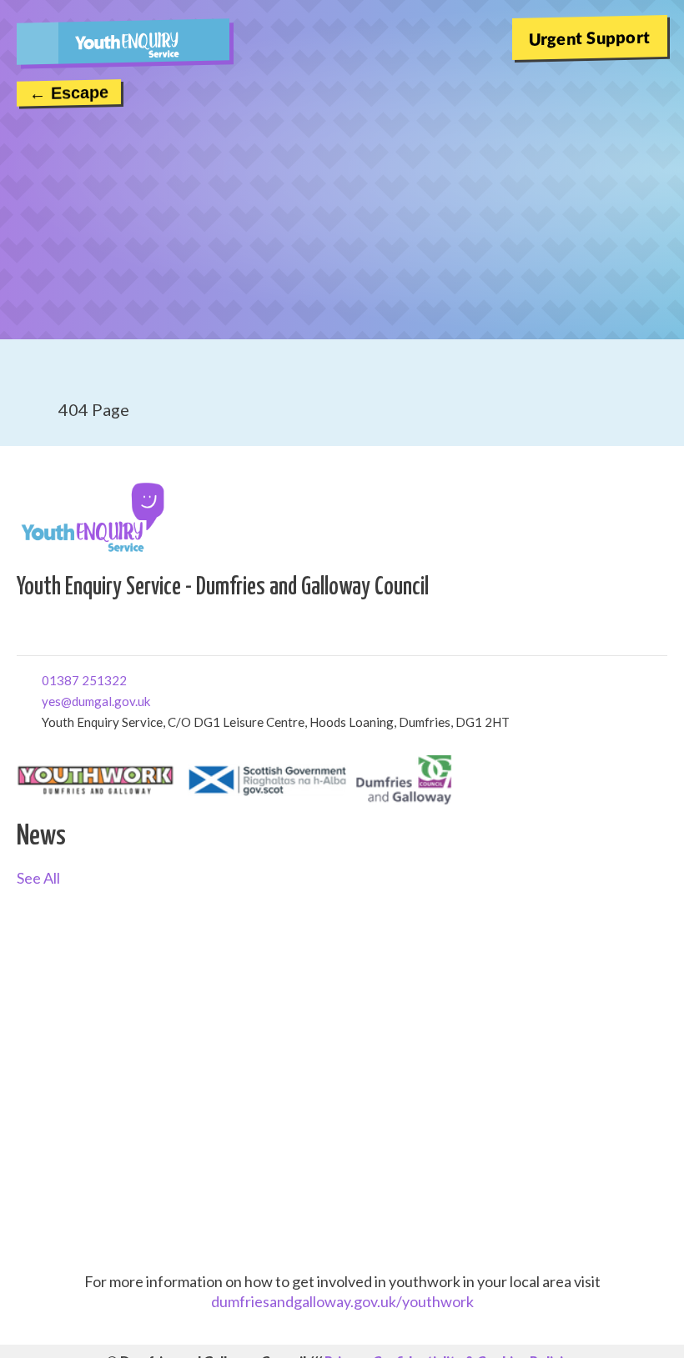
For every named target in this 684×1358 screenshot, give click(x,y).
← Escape (68, 93)
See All (38, 878)
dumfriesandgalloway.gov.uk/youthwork (342, 1301)
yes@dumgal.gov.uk (48, 700)
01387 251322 (48, 679)
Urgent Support (590, 37)
